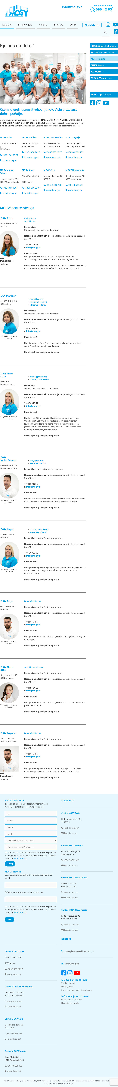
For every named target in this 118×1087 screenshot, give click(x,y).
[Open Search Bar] (105, 32)
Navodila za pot (8, 160)
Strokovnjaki (25, 24)
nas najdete (98, 58)
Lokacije (7, 24)
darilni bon (101, 78)
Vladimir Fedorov (38, 304)
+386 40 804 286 (10, 187)
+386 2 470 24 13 (32, 152)
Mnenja (43, 24)
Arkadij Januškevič (38, 376)
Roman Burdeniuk (38, 301)
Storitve (58, 24)
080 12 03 (80, 951)
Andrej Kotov (30, 218)
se (97, 71)
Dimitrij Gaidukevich (39, 379)
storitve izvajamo (102, 52)
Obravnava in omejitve (71, 999)
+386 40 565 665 (75, 185)
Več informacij (20, 858)
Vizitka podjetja (68, 983)
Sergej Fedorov (37, 299)
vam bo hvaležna (103, 46)
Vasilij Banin (29, 221)
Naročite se (92, 25)
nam (97, 65)
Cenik (73, 24)
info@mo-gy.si (72, 7)
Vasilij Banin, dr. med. (34, 667)
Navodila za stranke (70, 1003)
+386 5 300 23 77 (54, 152)
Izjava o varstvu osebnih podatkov (76, 990)
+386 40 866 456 (75, 152)
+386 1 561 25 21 (10, 155)
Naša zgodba (67, 986)
